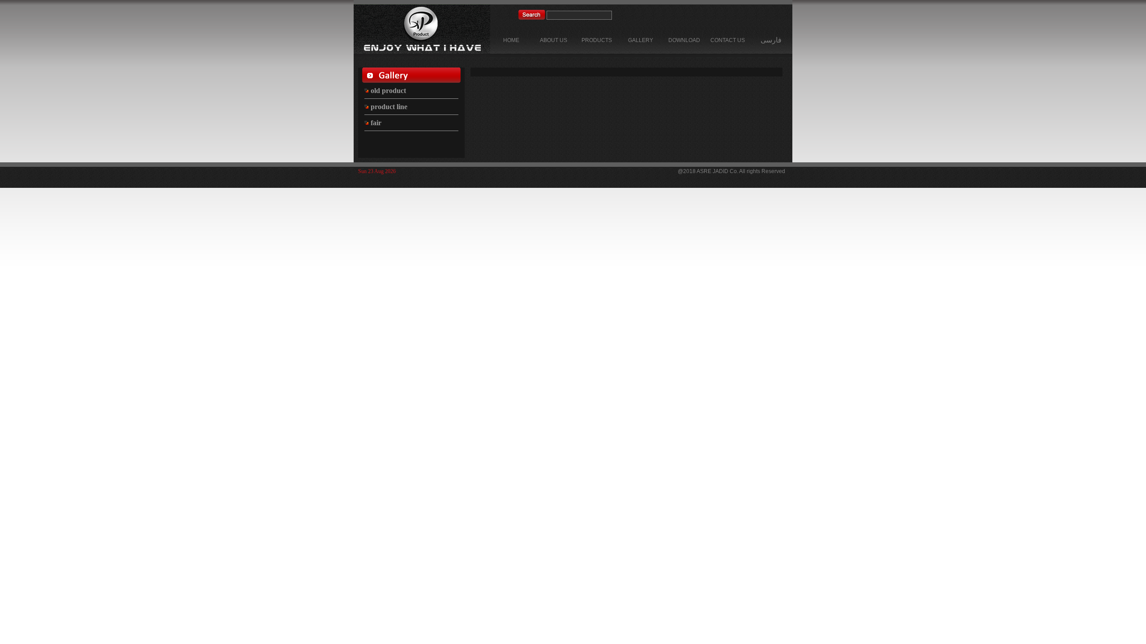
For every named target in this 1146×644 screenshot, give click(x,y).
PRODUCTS (597, 40)
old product (387, 90)
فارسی (771, 40)
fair (375, 123)
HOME (511, 40)
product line (388, 106)
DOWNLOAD (684, 40)
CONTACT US (727, 40)
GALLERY (640, 40)
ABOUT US (553, 40)
